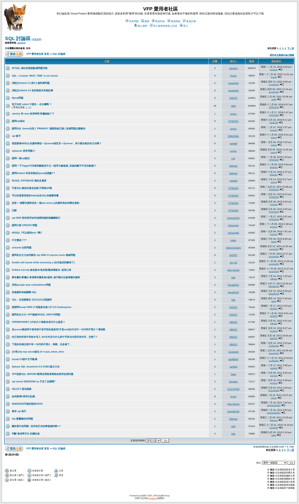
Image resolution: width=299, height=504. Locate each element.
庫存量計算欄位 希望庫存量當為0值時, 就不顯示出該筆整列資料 (46, 277)
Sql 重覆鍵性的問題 (22, 418)
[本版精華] (37, 39)
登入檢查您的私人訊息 (165, 26)
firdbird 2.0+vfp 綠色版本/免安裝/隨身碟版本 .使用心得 (41, 270)
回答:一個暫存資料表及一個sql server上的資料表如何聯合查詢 (45, 203)
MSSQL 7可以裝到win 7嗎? (27, 232)
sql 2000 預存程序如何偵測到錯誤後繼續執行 (36, 217)
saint (273, 301)
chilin (273, 99)
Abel (233, 106)
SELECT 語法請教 (22, 389)
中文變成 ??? (19, 240)
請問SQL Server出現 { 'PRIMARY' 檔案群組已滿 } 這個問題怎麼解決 (48, 128)
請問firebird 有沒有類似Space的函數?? (33, 173)
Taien (233, 374)
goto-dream (233, 270)
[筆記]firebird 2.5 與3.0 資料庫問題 (31, 83)
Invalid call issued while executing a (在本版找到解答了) (43, 262)
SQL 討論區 (18, 38)
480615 (233, 322)
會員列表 (160, 21)
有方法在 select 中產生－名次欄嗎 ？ (32, 104)
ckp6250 (273, 122)
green (233, 396)
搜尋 (146, 21)
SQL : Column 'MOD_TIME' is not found (35, 75)
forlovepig (233, 225)
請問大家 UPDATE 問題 (24, 225)
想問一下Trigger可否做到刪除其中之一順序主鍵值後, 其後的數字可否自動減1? (54, 165)
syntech (274, 69)
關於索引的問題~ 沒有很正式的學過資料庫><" (36, 426)
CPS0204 (274, 107)
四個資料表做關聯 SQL (24, 292)
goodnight (233, 83)
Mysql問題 (17, 98)
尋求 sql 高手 (19, 411)
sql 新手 (16, 136)
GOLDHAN (233, 389)
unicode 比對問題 (22, 247)
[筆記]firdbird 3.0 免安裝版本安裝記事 (32, 90)
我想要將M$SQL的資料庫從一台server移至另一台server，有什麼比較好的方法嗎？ (57, 143)
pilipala (273, 279)
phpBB (143, 495)
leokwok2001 (274, 405)
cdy (233, 158)
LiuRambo (274, 346)
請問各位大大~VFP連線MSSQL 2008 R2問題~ (36, 314)
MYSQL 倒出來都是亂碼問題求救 (29, 68)
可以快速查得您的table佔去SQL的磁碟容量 (35, 195)
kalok (233, 240)
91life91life (233, 136)
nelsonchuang (233, 247)
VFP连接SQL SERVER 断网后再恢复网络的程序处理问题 (42, 374)
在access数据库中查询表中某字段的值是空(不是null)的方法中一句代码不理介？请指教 (58, 329)
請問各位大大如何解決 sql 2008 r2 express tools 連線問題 (43, 255)
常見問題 (134, 21)
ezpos (233, 113)
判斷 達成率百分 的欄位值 (26, 433)
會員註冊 (191, 21)
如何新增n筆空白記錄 (23, 396)
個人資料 (142, 26)
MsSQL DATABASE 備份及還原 (29, 180)
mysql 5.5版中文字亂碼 (24, 359)
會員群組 (175, 21)
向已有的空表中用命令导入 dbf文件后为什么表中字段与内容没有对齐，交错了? (54, 336)
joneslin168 (233, 411)
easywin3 (274, 249)
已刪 (14, 210)
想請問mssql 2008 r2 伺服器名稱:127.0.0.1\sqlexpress (41, 307)
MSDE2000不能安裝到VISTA (27, 403)
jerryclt (233, 262)
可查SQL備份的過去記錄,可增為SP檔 (32, 188)
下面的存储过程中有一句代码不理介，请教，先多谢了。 (42, 344)
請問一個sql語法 (21, 158)
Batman (233, 166)
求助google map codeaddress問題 (31, 284)
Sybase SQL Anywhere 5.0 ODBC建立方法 (36, 366)
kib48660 (233, 359)
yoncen (274, 375)
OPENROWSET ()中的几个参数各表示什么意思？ (38, 322)
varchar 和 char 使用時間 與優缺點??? (33, 113)
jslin (233, 277)
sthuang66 (233, 233)
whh (233, 426)
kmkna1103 (233, 218)
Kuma (233, 75)
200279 (233, 98)
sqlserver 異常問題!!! (23, 150)
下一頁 (290, 48)
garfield (21, 43)
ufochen (233, 68)
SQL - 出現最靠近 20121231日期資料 (32, 299)
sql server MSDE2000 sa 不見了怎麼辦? (34, 381)
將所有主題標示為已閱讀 (282, 55)
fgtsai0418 (233, 285)
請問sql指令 (18, 121)
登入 (185, 26)
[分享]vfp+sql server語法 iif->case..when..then (38, 351)
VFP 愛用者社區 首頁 (37, 54)
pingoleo (233, 381)
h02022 (233, 255)
